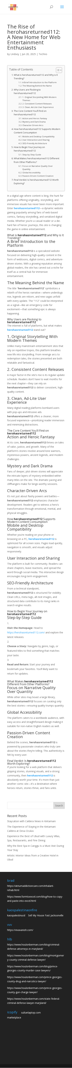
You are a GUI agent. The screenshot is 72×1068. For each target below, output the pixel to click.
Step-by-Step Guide (31, 154)
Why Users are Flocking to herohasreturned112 (27, 91)
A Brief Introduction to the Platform (39, 82)
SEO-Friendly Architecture (34, 143)
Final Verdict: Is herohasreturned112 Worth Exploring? (36, 181)
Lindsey (14, 54)
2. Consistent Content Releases (37, 103)
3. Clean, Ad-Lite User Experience (38, 107)
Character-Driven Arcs (32, 125)
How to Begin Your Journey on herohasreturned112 (29, 149)
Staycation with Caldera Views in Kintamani (31, 821)
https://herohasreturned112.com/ (26, 632)
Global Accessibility (31, 172)
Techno (43, 54)
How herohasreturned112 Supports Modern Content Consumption (37, 131)
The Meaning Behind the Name (37, 85)
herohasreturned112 (26, 208)
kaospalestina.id (16, 915)
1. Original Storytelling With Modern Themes (39, 99)
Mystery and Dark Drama (34, 121)
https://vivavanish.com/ (20, 930)
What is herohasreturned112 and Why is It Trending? (36, 76)
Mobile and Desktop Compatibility (38, 136)
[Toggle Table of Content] (57, 70)
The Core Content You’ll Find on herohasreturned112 (30, 112)
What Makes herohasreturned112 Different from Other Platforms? (36, 160)
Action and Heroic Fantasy (34, 118)
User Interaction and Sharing (35, 139)
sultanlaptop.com (31, 1012)
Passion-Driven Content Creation (37, 176)
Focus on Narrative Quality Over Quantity (37, 167)
